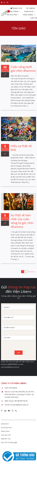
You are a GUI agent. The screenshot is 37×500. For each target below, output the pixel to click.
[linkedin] (5, 410)
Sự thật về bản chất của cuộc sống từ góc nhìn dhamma (22, 221)
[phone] (16, 410)
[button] (1, 2)
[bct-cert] (18, 450)
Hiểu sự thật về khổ (21, 148)
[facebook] (2, 410)
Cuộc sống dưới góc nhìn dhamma (23, 69)
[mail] (12, 410)
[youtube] (9, 410)
